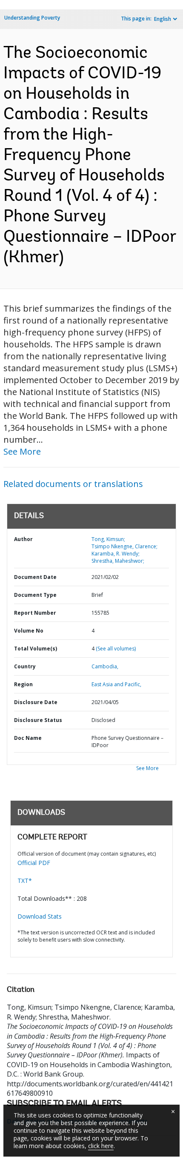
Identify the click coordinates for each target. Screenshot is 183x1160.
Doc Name (28, 738)
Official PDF (33, 863)
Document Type (35, 595)
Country (25, 666)
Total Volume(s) (35, 648)
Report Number (35, 612)
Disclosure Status (38, 720)
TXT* (24, 880)
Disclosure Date (35, 702)
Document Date (35, 577)
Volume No (28, 630)
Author (23, 539)
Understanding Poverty (32, 17)
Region (23, 684)
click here (101, 1146)
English (162, 19)
